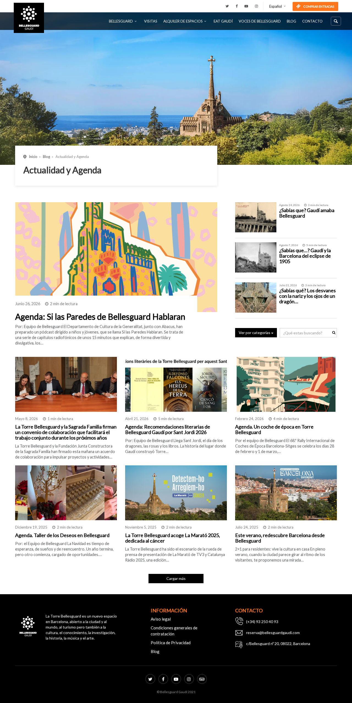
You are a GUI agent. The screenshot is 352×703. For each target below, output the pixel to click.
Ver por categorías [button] (255, 332)
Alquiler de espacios (183, 21)
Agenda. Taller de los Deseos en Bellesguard (62, 535)
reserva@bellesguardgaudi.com (273, 632)
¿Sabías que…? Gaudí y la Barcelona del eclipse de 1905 (305, 255)
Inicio (33, 156)
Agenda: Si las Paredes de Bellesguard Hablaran (100, 316)
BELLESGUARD (121, 21)
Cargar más (176, 578)
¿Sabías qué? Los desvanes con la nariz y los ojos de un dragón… (307, 295)
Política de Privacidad (171, 642)
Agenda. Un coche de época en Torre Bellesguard (274, 429)
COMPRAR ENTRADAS (318, 6)
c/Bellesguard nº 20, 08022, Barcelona (278, 643)
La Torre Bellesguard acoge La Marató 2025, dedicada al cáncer (172, 538)
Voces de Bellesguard (260, 21)
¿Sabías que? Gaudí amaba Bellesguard (306, 213)
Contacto (312, 21)
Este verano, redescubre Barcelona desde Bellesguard (280, 538)
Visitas (150, 21)
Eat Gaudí (223, 21)
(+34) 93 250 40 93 (262, 621)
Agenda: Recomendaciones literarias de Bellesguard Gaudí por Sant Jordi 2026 (167, 429)
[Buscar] (336, 21)
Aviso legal (161, 618)
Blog (291, 21)
